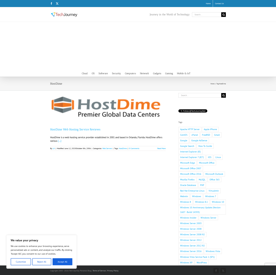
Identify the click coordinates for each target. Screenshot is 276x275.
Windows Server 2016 (191, 251)
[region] (41, 252)
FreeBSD (206, 134)
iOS (209, 157)
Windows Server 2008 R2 (192, 234)
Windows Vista (213, 251)
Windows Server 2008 (191, 228)
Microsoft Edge (187, 162)
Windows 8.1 (201, 201)
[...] (59, 140)
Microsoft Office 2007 (190, 168)
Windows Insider (188, 217)
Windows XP (186, 262)
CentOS (183, 134)
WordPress (202, 262)
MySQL (202, 179)
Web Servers (107, 148)
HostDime (123, 148)
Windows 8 (185, 201)
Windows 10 (218, 201)
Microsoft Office (206, 162)
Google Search (187, 146)
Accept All (62, 261)
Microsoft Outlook (214, 174)
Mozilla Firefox (187, 179)
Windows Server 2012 (191, 240)
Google (183, 140)
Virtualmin (214, 190)
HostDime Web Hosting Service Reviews (75, 129)
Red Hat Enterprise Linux (192, 190)
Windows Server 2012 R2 (192, 245)
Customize (21, 261)
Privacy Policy (113, 270)
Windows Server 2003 (191, 223)
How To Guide (205, 146)
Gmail (217, 134)
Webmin (184, 196)
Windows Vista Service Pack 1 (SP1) (197, 257)
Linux (218, 157)
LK (54, 148)
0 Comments (134, 148)
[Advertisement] (138, 45)
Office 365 (215, 179)
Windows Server (208, 217)
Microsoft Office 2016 (190, 174)
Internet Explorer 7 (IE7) (192, 157)
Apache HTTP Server (190, 129)
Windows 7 (210, 196)
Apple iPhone (210, 129)
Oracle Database (188, 185)
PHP (202, 185)
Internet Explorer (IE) (190, 151)
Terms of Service (99, 270)
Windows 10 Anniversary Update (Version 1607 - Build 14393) (200, 210)
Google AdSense (199, 140)
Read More (161, 148)
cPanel (195, 134)
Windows (196, 196)
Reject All (41, 261)
